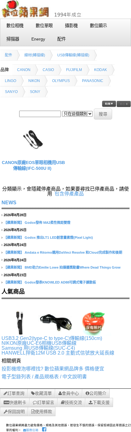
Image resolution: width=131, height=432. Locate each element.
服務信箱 (32, 430)
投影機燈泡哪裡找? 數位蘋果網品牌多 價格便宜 (53, 368)
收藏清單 (43, 393)
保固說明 (16, 411)
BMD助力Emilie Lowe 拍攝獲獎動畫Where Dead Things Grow (73, 267)
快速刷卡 (17, 402)
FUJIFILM (74, 70)
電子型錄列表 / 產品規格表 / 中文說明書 (44, 376)
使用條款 (43, 411)
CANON (23, 70)
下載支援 (101, 402)
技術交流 (73, 402)
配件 (8, 55)
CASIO (48, 70)
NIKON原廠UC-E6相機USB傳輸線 (39, 343)
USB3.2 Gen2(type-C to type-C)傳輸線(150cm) (52, 338)
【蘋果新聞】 (14, 222)
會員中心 (70, 393)
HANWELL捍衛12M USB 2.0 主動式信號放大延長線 (58, 352)
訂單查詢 (15, 393)
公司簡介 (97, 393)
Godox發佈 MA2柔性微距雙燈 (47, 222)
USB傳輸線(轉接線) (73, 55)
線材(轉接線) (34, 55)
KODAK (100, 70)
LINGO (10, 81)
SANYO (11, 92)
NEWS (9, 202)
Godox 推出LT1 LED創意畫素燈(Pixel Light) (59, 237)
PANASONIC (92, 81)
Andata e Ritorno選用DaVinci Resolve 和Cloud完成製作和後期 (73, 252)
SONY (35, 92)
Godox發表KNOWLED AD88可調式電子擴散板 (60, 282)
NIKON (34, 81)
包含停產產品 (69, 193)
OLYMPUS (61, 81)
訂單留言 (45, 402)
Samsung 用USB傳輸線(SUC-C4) (38, 348)
